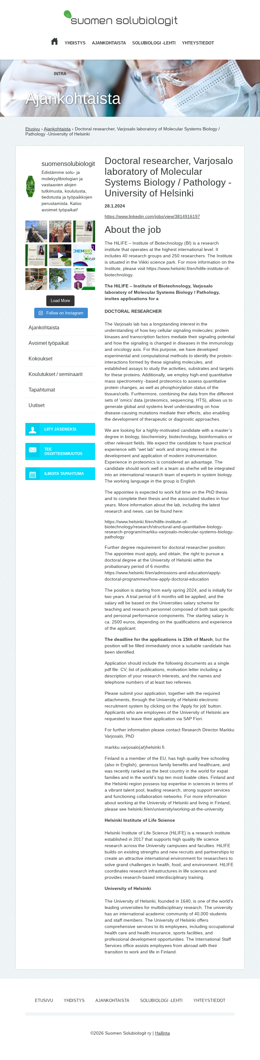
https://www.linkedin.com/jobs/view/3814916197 (152, 216)
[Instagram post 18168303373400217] (60, 279)
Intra (60, 73)
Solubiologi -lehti (154, 43)
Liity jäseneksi (60, 429)
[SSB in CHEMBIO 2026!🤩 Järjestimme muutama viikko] (60, 255)
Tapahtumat (42, 389)
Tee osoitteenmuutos (63, 451)
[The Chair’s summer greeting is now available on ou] (84, 231)
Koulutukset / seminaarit (55, 374)
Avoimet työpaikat (48, 343)
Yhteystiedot (198, 43)
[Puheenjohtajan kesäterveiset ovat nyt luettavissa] (36, 255)
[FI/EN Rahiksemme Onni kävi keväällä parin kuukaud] (36, 231)
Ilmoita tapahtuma (64, 473)
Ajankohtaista (109, 43)
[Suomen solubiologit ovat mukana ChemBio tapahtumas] (84, 255)
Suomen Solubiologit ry (86, 30)
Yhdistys (75, 43)
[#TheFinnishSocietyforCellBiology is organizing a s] (84, 279)
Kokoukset (40, 358)
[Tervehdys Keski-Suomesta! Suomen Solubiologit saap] (36, 279)
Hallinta (162, 1033)
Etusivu (32, 128)
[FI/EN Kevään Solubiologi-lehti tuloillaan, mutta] (60, 231)
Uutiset (36, 405)
